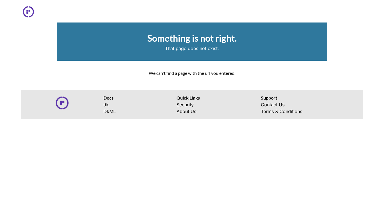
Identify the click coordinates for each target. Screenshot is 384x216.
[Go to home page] (30, 11)
